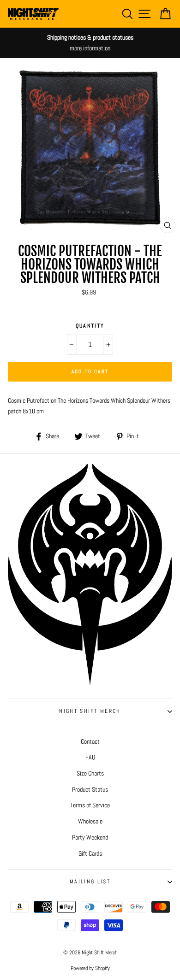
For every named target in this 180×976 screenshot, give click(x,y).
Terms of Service (90, 805)
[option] (90, 42)
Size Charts (90, 773)
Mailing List (90, 881)
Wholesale (90, 821)
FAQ (90, 757)
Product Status (90, 789)
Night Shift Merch (89, 711)
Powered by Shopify (90, 968)
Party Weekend (90, 837)
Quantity (90, 326)
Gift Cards (90, 853)
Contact (90, 741)
